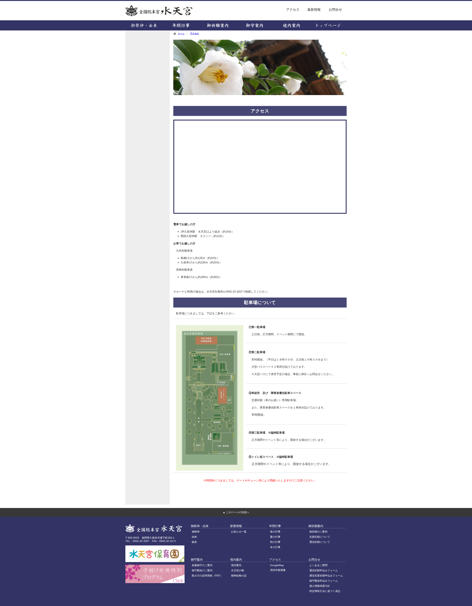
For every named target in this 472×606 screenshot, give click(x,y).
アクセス (292, 9)
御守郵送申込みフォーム (323, 580)
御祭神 (195, 531)
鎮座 (194, 541)
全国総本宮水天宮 (176, 10)
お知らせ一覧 (239, 531)
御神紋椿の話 (239, 575)
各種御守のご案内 (202, 565)
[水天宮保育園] (154, 560)
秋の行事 (275, 541)
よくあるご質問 (318, 565)
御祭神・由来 (143, 25)
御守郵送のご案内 (202, 570)
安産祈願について (319, 536)
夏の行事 (275, 536)
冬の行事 (275, 547)
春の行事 (275, 531)
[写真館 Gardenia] (155, 581)
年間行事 (180, 25)
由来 (194, 536)
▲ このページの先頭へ (236, 512)
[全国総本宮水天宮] (153, 529)
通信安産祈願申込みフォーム (326, 575)
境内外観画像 (278, 570)
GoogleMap (277, 565)
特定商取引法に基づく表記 (324, 591)
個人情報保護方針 (319, 585)
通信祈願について (319, 541)
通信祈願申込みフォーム (323, 570)
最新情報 (314, 9)
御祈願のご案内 (318, 531)
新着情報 (236, 526)
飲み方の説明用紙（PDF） (207, 575)
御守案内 (254, 25)
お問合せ (335, 9)
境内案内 (291, 25)
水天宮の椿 (237, 570)
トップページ (328, 25)
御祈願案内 (217, 25)
